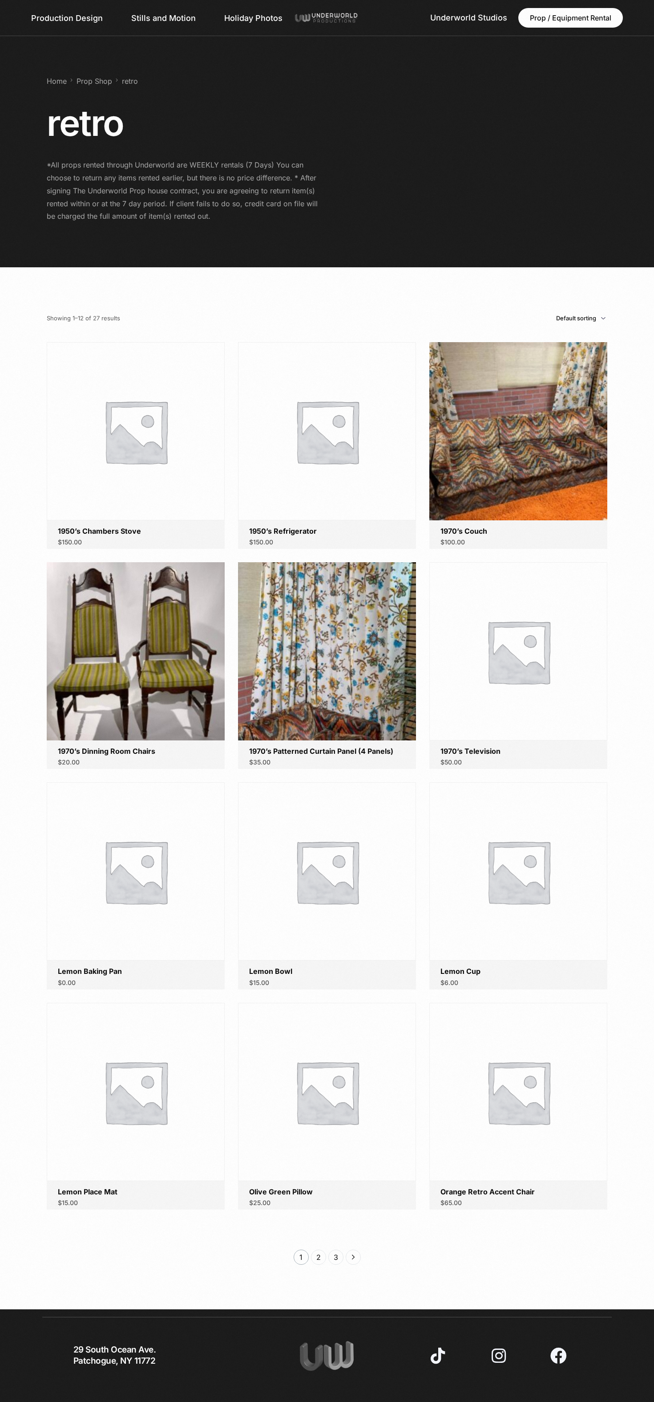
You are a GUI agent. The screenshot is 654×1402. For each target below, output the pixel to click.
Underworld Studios (468, 17)
